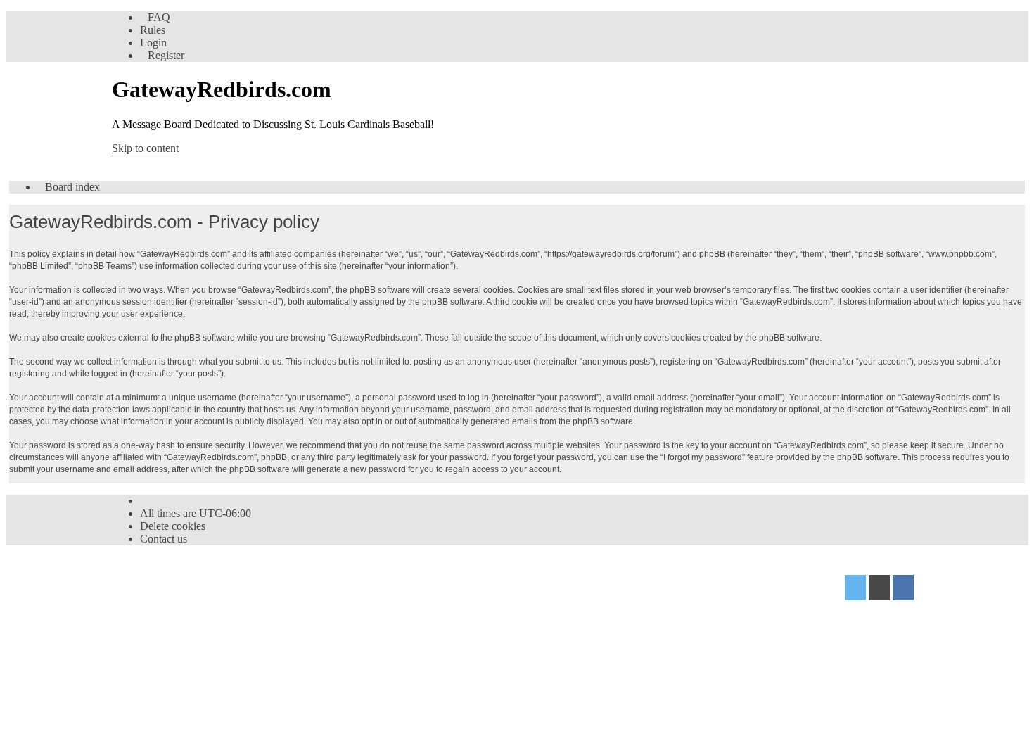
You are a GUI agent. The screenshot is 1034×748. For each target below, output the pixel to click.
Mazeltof (221, 609)
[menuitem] (155, 17)
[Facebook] (903, 589)
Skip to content (145, 148)
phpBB (191, 582)
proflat (158, 609)
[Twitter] (855, 589)
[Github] (879, 589)
